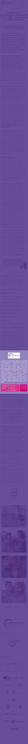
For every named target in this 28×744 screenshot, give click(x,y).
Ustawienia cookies (4, 387)
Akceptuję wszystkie (23, 387)
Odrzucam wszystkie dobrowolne (13, 388)
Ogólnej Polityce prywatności (11, 379)
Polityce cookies (12, 377)
